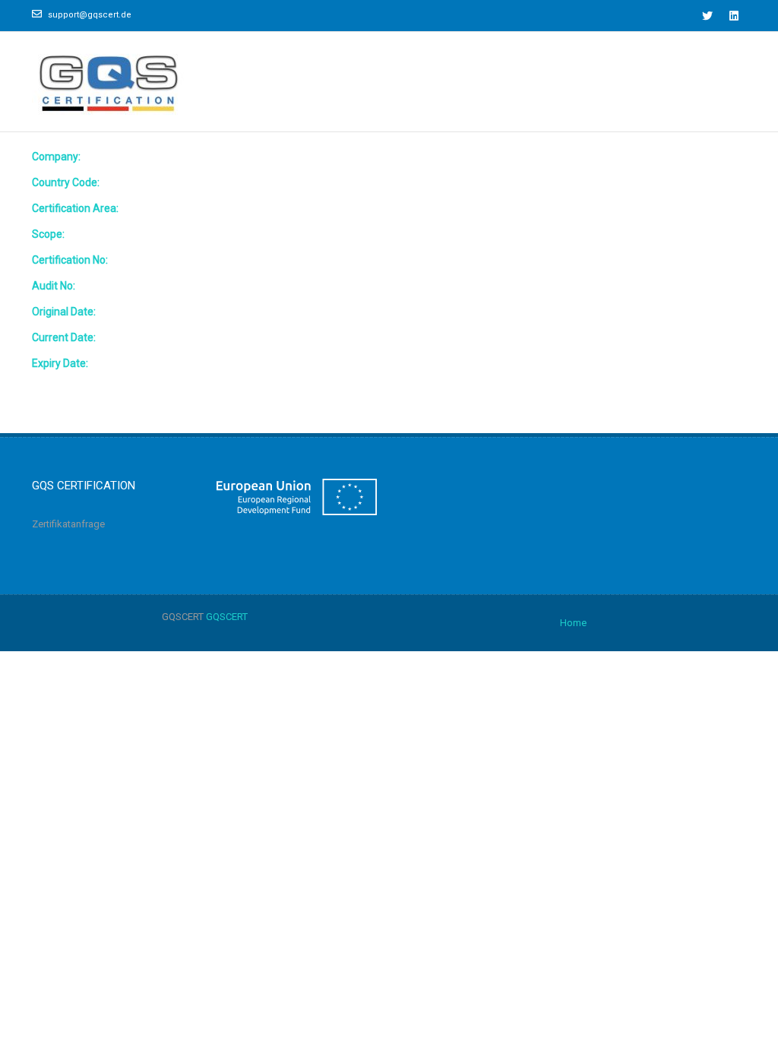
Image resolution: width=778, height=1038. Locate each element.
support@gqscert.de (89, 15)
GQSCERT (227, 616)
